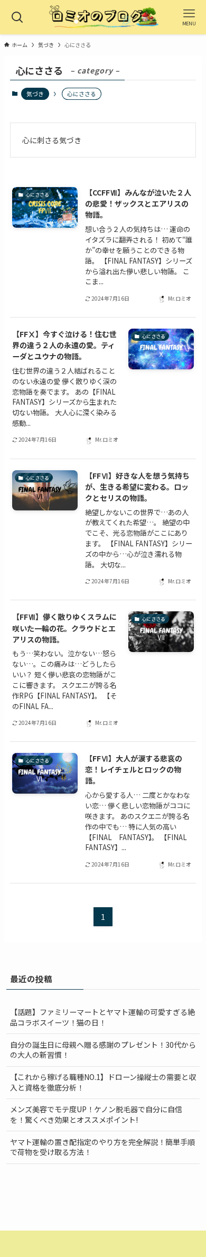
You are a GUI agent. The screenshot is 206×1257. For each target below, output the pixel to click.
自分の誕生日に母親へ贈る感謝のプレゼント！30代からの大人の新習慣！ (103, 1049)
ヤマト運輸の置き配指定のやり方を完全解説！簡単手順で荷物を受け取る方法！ (102, 1147)
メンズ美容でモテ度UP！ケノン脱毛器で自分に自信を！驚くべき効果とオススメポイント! (96, 1114)
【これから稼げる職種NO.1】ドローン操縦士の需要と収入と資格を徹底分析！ (103, 1082)
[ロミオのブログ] (103, 17)
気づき (35, 93)
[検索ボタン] (17, 17)
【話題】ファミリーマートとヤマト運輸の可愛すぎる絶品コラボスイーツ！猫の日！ (102, 1017)
